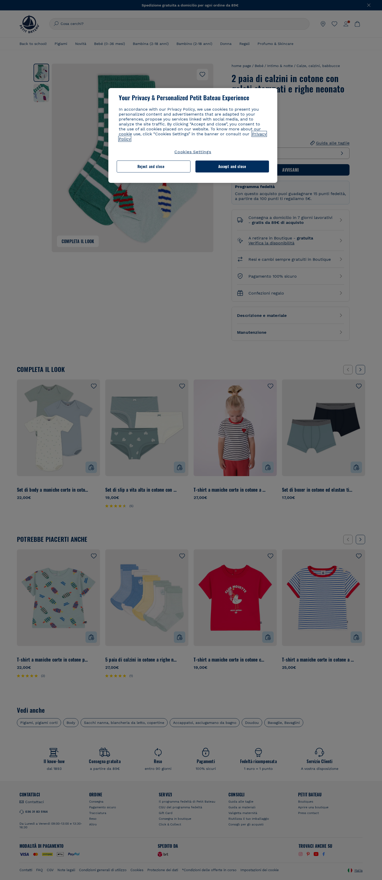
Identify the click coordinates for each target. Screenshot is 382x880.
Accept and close (232, 166)
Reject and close (150, 166)
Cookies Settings (192, 151)
